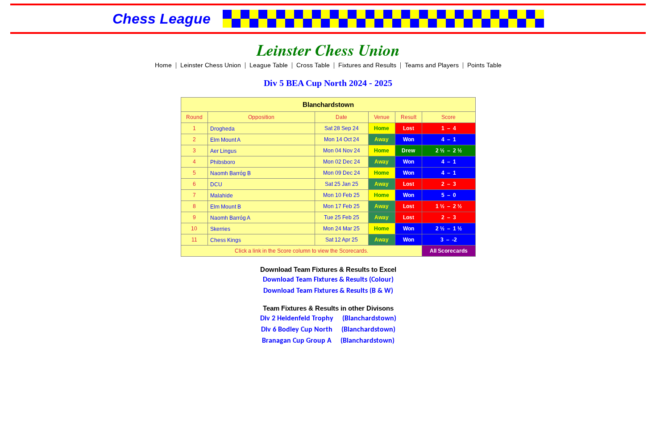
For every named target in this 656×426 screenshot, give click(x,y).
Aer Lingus (223, 151)
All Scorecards (449, 251)
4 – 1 (448, 139)
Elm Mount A (225, 140)
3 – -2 (448, 240)
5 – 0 (448, 195)
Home (163, 65)
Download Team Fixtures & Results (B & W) (328, 291)
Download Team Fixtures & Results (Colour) (328, 279)
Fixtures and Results (367, 65)
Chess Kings (225, 240)
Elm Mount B (225, 207)
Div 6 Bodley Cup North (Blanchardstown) (328, 329)
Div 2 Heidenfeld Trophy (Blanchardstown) (328, 318)
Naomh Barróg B (230, 173)
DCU (216, 184)
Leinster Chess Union (210, 65)
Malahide (221, 196)
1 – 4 (448, 128)
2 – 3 (448, 184)
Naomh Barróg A (230, 218)
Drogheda (222, 129)
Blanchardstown (328, 104)
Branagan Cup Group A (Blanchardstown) (328, 340)
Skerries (220, 229)
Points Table (484, 65)
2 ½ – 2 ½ (449, 150)
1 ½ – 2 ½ (449, 206)
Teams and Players (432, 65)
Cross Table (313, 65)
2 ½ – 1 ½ (449, 228)
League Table (268, 65)
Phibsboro (222, 162)
